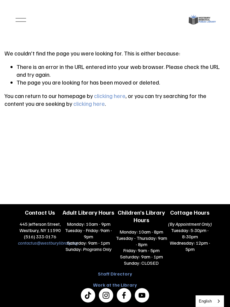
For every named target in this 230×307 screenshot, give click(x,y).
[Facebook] (124, 295)
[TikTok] (88, 295)
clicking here (109, 95)
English (205, 301)
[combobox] (210, 301)
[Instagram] (106, 295)
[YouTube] (142, 295)
